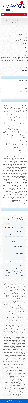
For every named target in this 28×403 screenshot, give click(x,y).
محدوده (25, 86)
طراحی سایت (18, 402)
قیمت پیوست (20, 257)
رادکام (14, 402)
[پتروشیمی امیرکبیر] (14, 4)
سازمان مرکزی (20, 231)
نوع (21, 224)
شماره (22, 227)
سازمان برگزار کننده (19, 234)
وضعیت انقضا (20, 238)
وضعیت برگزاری (23, 91)
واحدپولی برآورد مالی (22, 80)
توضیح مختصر (20, 266)
